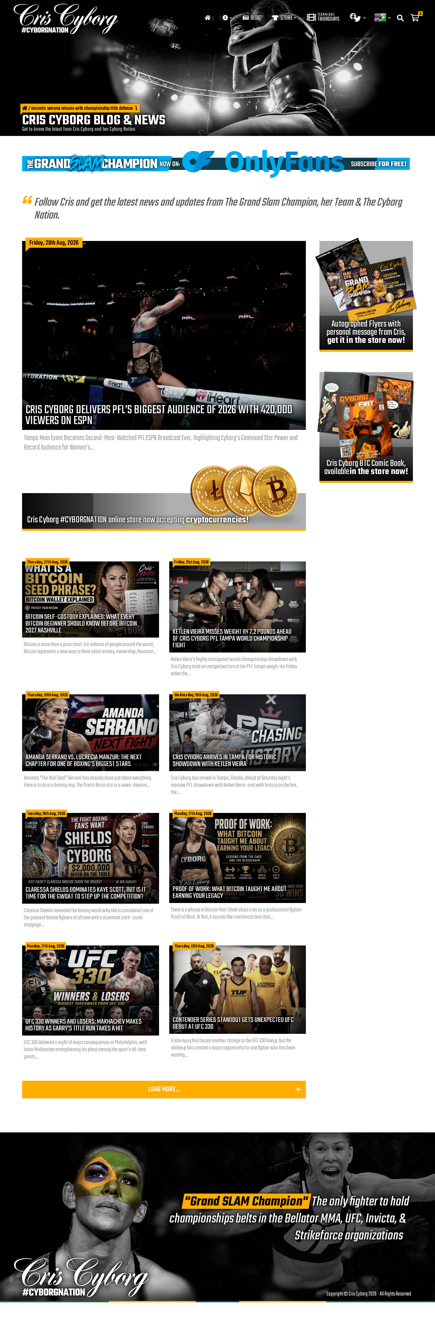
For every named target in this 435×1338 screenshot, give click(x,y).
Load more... (164, 1089)
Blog (255, 18)
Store (286, 18)
